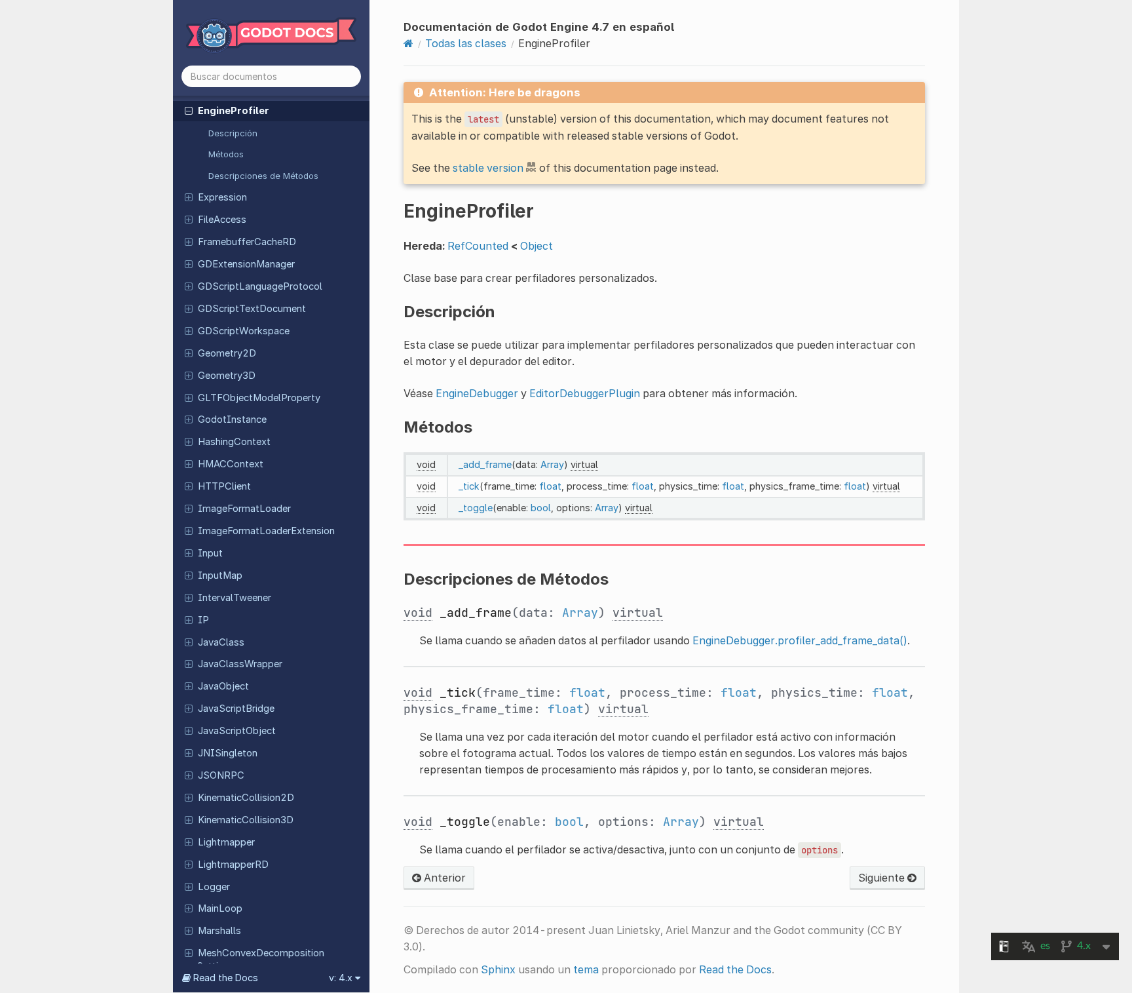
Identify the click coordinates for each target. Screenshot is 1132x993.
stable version (488, 167)
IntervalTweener (234, 598)
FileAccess (222, 219)
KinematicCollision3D (245, 820)
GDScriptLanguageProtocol (260, 286)
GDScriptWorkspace (244, 331)
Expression (222, 197)
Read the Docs (735, 969)
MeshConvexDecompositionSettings (260, 959)
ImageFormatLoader (244, 509)
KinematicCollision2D (246, 798)
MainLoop (220, 908)
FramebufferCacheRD (247, 242)
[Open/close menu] (189, 110)
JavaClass (221, 642)
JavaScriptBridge (236, 708)
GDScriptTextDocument (252, 309)
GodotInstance (232, 419)
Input (210, 553)
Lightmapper (226, 842)
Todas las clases (465, 43)
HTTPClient (224, 486)
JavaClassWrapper (240, 664)
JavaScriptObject (237, 731)
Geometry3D (226, 375)
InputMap (220, 575)
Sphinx (498, 969)
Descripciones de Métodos (263, 175)
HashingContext (234, 442)
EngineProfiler (233, 111)
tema (586, 969)
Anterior (443, 877)
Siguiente (882, 877)
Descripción (232, 133)
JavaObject (223, 686)
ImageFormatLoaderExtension (266, 531)
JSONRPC (221, 775)
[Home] (408, 43)
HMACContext (230, 464)
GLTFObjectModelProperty (259, 398)
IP (203, 620)
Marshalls (219, 931)
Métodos (226, 154)
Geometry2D (227, 353)
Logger (214, 887)
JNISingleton (227, 753)
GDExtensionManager (246, 264)
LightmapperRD (233, 864)
